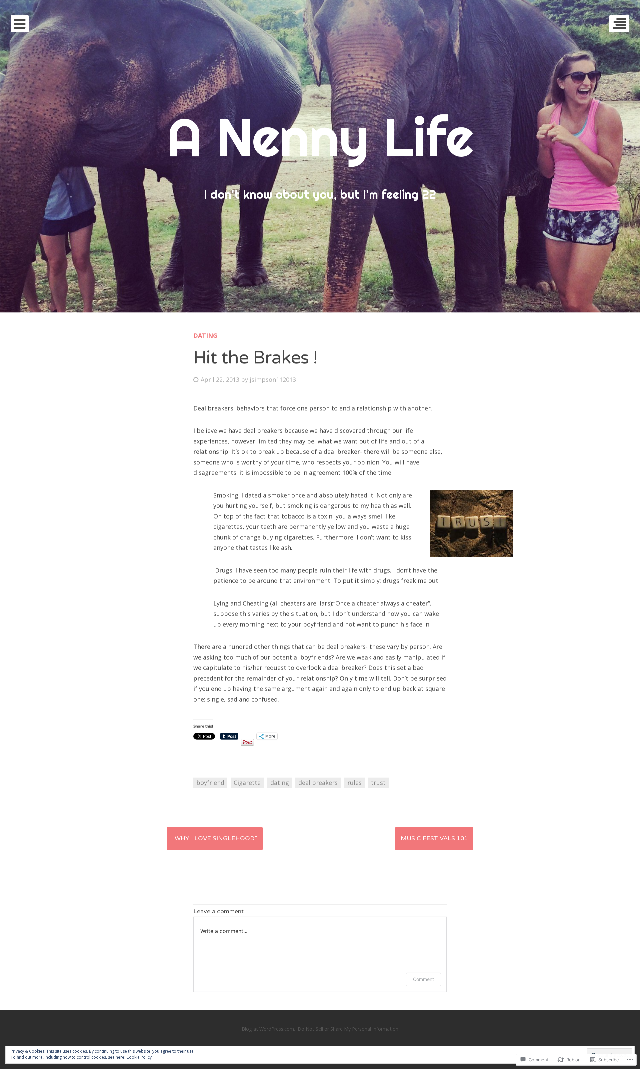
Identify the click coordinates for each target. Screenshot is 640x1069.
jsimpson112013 (273, 379)
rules (354, 783)
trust (378, 783)
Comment (423, 979)
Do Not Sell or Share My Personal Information (348, 1029)
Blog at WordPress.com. (268, 1029)
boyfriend (210, 783)
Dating (205, 335)
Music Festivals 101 (434, 838)
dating (279, 783)
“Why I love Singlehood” (214, 838)
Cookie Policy (139, 1057)
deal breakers (318, 783)
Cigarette (247, 783)
